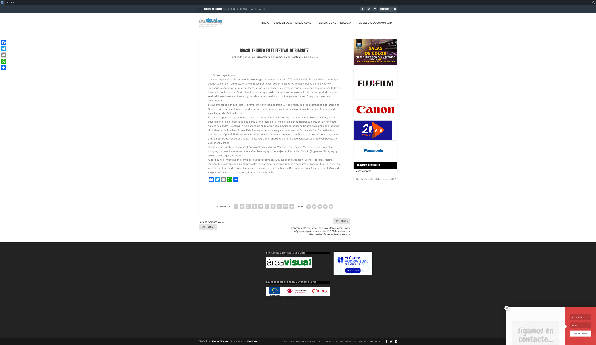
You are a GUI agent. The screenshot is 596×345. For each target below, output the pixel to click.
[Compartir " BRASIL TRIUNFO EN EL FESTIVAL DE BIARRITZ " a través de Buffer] (273, 206)
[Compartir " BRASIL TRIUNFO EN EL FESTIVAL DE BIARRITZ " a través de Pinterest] (261, 206)
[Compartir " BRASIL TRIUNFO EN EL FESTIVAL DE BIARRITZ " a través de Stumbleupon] (279, 206)
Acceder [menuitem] (11, 2)
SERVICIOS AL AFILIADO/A (335, 23)
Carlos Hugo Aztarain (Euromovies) (267, 56)
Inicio (265, 23)
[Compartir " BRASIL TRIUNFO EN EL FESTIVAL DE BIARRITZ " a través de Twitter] (242, 206)
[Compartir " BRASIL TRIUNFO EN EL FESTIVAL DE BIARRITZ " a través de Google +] (248, 206)
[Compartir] (4, 67)
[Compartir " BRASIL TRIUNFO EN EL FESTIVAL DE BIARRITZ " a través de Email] (285, 206)
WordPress (252, 341)
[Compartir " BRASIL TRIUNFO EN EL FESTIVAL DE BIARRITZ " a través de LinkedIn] (267, 206)
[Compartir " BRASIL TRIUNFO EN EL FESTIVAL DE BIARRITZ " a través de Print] (292, 206)
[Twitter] (4, 49)
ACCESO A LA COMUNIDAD (375, 23)
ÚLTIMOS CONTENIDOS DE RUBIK (376, 178)
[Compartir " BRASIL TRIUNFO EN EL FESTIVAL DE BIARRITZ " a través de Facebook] (236, 206)
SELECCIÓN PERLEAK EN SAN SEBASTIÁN (245, 9)
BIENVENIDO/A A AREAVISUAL (292, 23)
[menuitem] (2, 2)
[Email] (4, 55)
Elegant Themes (220, 341)
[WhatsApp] (4, 61)
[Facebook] (4, 42)
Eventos (295, 56)
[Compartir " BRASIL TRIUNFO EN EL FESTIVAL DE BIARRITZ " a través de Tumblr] (254, 206)
